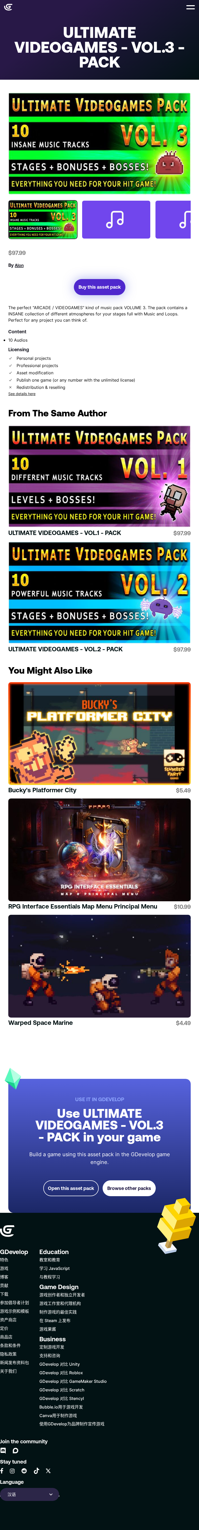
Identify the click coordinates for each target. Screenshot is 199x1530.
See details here (21, 393)
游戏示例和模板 (14, 1311)
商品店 (6, 1337)
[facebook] (1, 1471)
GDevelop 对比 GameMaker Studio (73, 1381)
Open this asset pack (71, 1188)
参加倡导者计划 (14, 1302)
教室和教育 (49, 1260)
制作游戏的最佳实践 (58, 1312)
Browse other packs (129, 1188)
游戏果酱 (47, 1329)
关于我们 (8, 1371)
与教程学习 (49, 1277)
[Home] (8, 7)
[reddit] (24, 1471)
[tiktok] (36, 1471)
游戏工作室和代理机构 (60, 1303)
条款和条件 (10, 1345)
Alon (19, 265)
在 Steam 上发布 (54, 1320)
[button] (190, 7)
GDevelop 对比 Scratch (61, 1390)
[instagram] (12, 1470)
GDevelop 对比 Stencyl (61, 1398)
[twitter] (48, 1470)
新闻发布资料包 (14, 1362)
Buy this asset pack (100, 287)
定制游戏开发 (51, 1347)
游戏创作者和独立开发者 (62, 1295)
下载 (4, 1294)
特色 (4, 1260)
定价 (4, 1328)
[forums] (15, 1450)
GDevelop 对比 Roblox (61, 1373)
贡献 (4, 1285)
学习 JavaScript (54, 1268)
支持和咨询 (49, 1355)
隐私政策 (8, 1354)
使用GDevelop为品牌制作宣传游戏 (71, 1424)
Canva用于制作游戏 (58, 1415)
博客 (4, 1277)
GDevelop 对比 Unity (59, 1364)
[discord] (3, 1450)
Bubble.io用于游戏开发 (61, 1407)
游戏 (4, 1268)
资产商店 (8, 1320)
